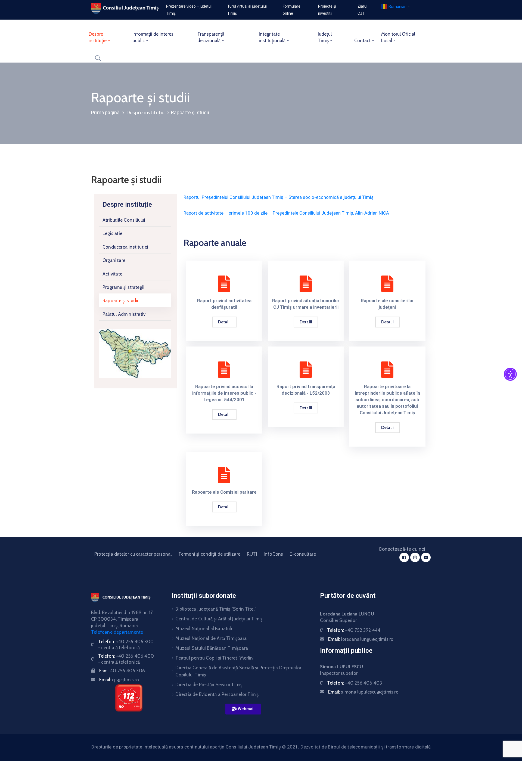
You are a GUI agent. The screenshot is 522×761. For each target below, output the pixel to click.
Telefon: (353, 630)
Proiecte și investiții (327, 10)
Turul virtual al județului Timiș (247, 10)
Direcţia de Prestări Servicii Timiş (208, 684)
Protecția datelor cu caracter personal (133, 554)
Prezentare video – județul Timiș (189, 10)
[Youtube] (426, 557)
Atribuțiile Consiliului (123, 220)
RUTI (252, 554)
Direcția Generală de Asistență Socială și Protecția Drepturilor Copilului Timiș (238, 671)
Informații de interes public (152, 37)
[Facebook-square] (404, 557)
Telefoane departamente (117, 632)
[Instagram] (415, 557)
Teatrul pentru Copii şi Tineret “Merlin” (214, 658)
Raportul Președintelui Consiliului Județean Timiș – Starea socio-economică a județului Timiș (279, 197)
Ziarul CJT (362, 10)
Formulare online (291, 10)
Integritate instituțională (272, 37)
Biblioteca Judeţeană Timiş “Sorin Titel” (215, 609)
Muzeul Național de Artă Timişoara (211, 638)
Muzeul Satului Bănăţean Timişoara (211, 648)
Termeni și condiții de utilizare (209, 554)
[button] (243, 709)
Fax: (122, 670)
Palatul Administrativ (123, 314)
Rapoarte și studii (120, 300)
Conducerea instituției (125, 247)
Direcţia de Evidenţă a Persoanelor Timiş (217, 694)
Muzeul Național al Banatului (205, 628)
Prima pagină (105, 112)
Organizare (113, 260)
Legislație (112, 233)
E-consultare (303, 554)
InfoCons (273, 554)
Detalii (224, 321)
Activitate (112, 274)
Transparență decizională (210, 37)
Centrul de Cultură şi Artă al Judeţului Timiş (218, 618)
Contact (362, 40)
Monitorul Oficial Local (398, 37)
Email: (119, 679)
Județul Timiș (325, 37)
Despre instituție (98, 37)
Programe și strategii (123, 287)
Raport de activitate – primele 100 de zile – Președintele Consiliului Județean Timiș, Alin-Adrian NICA (286, 213)
